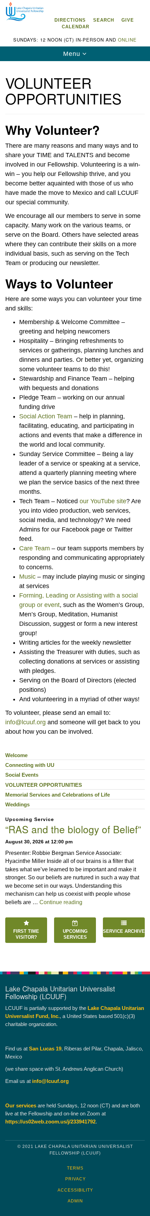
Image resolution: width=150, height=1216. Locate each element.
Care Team (34, 548)
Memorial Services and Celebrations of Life (57, 795)
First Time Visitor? (26, 934)
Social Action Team (45, 416)
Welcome (16, 755)
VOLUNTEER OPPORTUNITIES (43, 785)
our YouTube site (103, 501)
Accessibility (75, 1190)
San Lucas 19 (45, 1049)
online (127, 39)
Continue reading (60, 902)
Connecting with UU (29, 765)
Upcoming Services (75, 934)
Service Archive (124, 931)
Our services (20, 1105)
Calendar (75, 26)
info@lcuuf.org (25, 722)
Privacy (75, 1179)
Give (127, 20)
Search (103, 20)
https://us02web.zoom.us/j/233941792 (50, 1122)
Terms (75, 1168)
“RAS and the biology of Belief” (73, 829)
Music (27, 576)
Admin (75, 1201)
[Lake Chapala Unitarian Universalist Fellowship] (75, 7)
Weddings (17, 804)
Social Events (21, 775)
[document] (75, 512)
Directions (70, 20)
